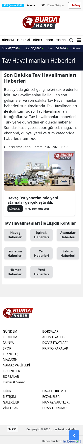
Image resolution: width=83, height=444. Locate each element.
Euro (33, 48)
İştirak (41, 234)
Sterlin (57, 48)
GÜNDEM (8, 40)
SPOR (49, 40)
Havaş (15, 234)
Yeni (41, 272)
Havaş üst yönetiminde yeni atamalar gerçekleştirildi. (32, 200)
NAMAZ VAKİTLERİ (16, 365)
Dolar (10, 48)
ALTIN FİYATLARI (54, 337)
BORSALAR (11, 376)
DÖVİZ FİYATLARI (54, 342)
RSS (14, 429)
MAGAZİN (10, 359)
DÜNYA (37, 40)
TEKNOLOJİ (64, 40)
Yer (41, 253)
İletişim (59, 5)
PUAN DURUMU (54, 408)
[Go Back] (74, 435)
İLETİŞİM (9, 396)
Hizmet (15, 272)
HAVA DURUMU (54, 391)
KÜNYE (8, 391)
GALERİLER (11, 402)
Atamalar (68, 234)
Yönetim (15, 253)
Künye (50, 5)
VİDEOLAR (10, 408)
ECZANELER (11, 371)
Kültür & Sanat (14, 382)
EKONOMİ (23, 40)
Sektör (67, 253)
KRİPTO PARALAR (55, 348)
